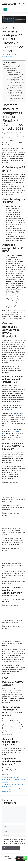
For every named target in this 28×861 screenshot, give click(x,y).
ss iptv (6, 777)
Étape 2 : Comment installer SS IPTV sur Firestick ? (17, 83)
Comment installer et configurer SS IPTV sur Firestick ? (15, 76)
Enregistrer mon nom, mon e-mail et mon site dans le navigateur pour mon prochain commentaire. (14, 841)
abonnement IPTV (17, 661)
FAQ (8, 88)
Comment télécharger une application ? (15, 96)
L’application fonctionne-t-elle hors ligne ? (16, 99)
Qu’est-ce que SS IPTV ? (13, 70)
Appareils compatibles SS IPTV (15, 74)
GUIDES (6, 774)
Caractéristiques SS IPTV (13, 72)
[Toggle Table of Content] (22, 62)
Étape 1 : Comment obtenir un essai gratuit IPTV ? (16, 80)
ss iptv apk (12, 777)
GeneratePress (15, 858)
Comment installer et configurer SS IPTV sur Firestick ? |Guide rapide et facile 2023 (13, 66)
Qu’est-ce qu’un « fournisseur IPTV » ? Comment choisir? (16, 93)
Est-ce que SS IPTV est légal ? (16, 90)
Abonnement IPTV (11, 4)
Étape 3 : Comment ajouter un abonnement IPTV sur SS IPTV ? (17, 86)
